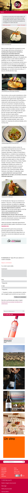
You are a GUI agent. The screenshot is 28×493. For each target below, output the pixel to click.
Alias (2, 279)
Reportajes (3, 469)
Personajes (4, 471)
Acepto (18, 25)
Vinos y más (16, 471)
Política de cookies (6, 25)
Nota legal (3, 486)
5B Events (3, 476)
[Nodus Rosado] (14, 326)
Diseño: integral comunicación (8, 483)
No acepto (23, 25)
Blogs (2, 474)
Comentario (4, 269)
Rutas (15, 468)
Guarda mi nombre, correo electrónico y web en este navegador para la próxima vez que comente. (13, 293)
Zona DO (16, 469)
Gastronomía (17, 473)
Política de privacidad (6, 489)
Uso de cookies (5, 491)
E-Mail (3, 286)
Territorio (3, 473)
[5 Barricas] (17, 5)
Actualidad (3, 468)
